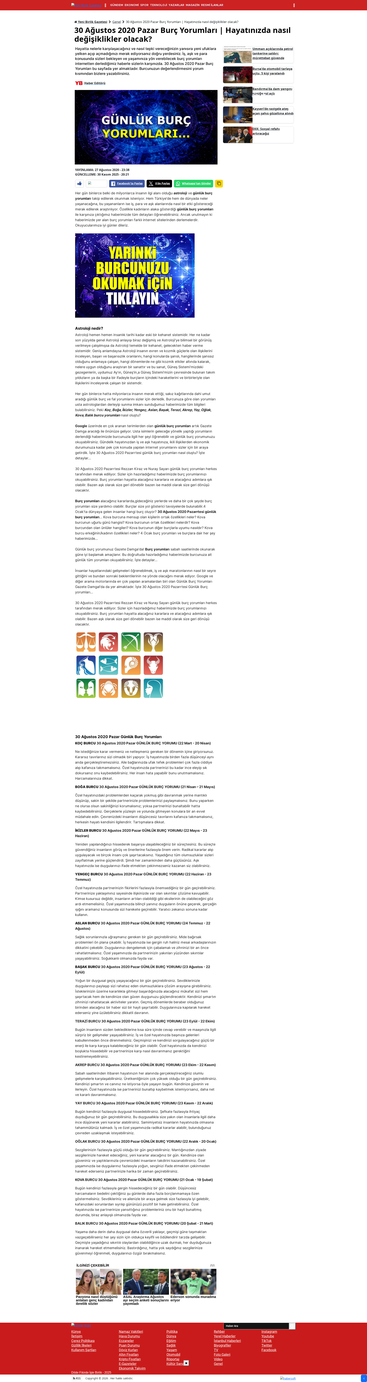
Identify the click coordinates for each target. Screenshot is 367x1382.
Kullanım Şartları (83, 1350)
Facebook (268, 1350)
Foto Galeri (222, 1355)
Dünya (171, 1336)
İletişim (76, 1336)
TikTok (266, 1341)
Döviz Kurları (128, 1350)
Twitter (266, 1345)
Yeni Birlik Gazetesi (92, 22)
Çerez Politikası (83, 1341)
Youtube (267, 1336)
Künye (76, 1332)
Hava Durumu (129, 1336)
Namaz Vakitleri (131, 1332)
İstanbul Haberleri (227, 1341)
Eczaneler (126, 1341)
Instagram (269, 1332)
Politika (172, 1332)
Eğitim (171, 1341)
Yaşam (171, 1350)
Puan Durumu (129, 1345)
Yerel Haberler (224, 1336)
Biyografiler (222, 1345)
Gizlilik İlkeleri (81, 1345)
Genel (116, 22)
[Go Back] (364, 1378)
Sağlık (171, 1345)
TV (216, 1350)
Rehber (219, 1332)
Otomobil (173, 1355)
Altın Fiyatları (129, 1355)
